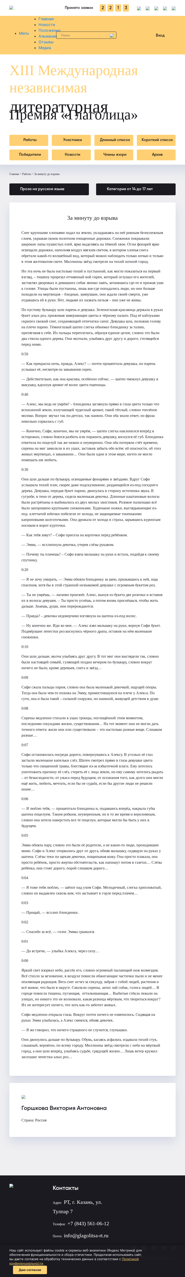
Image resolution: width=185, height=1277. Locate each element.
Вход (160, 36)
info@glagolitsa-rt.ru (86, 1235)
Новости (47, 24)
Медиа (45, 47)
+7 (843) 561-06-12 (88, 1223)
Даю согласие (30, 1270)
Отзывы (46, 41)
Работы (26, 174)
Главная (46, 18)
